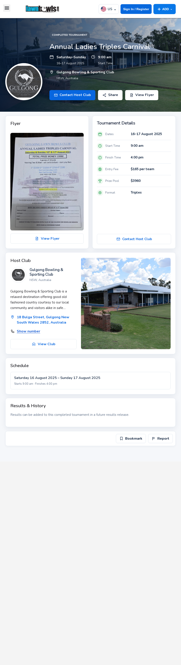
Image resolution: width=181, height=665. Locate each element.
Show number (28, 331)
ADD (164, 9)
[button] (6, 8)
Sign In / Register (136, 9)
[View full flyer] (47, 181)
